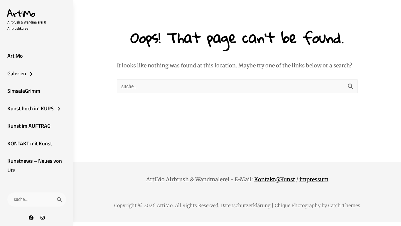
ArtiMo (21, 13)
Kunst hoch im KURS (30, 108)
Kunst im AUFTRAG (28, 126)
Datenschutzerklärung (245, 205)
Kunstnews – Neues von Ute (34, 165)
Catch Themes (344, 205)
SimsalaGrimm (23, 91)
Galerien (16, 73)
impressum (313, 179)
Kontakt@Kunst (274, 179)
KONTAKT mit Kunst (29, 143)
